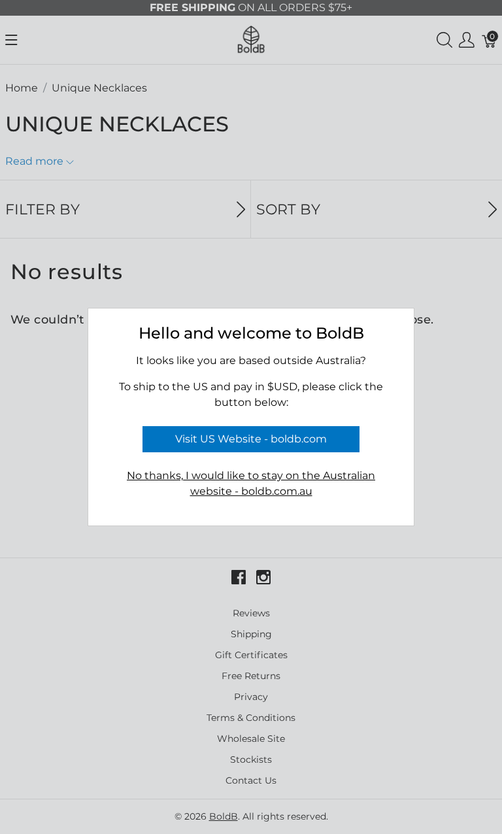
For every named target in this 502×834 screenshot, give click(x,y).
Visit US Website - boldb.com (251, 439)
